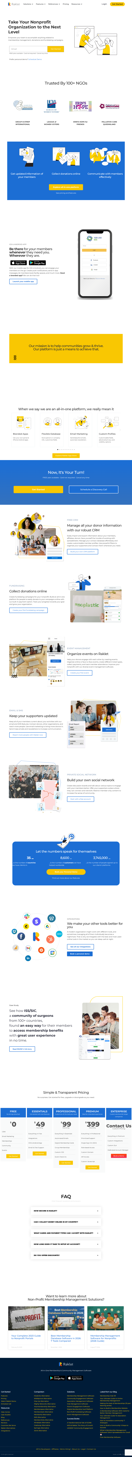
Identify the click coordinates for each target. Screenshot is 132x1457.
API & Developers (43, 1449)
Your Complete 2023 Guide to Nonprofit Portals (26, 1337)
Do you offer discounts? (47, 1255)
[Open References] (59, 4)
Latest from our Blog (108, 1392)
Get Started (13, 1156)
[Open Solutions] (32, 4)
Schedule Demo (35, 59)
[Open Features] (45, 4)
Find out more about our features (66, 878)
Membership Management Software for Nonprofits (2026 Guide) (105, 1338)
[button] (11, 430)
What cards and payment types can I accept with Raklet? (63, 1233)
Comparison (39, 1392)
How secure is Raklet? (45, 1211)
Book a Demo (118, 1156)
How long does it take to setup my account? (57, 1244)
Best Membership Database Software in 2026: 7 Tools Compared (66, 1338)
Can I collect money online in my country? (56, 1222)
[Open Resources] (81, 4)
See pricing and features (66, 193)
